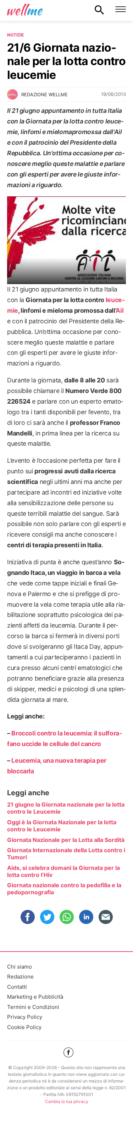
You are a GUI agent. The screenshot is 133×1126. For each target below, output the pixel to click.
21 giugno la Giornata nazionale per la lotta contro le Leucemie (65, 808)
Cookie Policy (24, 1027)
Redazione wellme (44, 94)
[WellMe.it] (25, 10)
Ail (119, 310)
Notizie (15, 34)
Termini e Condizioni (33, 1007)
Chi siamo (19, 966)
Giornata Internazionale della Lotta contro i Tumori (66, 854)
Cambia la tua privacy (66, 1101)
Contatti (17, 986)
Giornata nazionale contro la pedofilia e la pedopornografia (64, 889)
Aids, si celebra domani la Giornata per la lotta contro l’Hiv (63, 871)
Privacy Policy (24, 1017)
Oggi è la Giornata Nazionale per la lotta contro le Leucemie (61, 826)
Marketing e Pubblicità (35, 996)
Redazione (20, 976)
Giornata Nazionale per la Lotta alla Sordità (65, 839)
